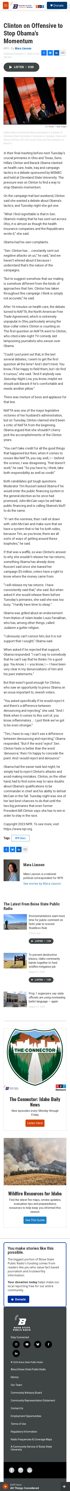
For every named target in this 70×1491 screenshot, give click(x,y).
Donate (58, 5)
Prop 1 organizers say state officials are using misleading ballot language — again (47, 997)
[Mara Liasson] (12, 870)
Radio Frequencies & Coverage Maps (31, 1439)
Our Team (16, 1385)
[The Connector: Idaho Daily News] (35, 1060)
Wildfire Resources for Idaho (35, 1193)
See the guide (35, 1220)
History (15, 1377)
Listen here (35, 1123)
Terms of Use (18, 1424)
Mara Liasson (23, 48)
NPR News (20, 838)
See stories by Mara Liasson (42, 884)
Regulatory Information (24, 1431)
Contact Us (17, 1408)
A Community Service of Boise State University (31, 1448)
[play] (5, 1486)
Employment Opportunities (26, 1416)
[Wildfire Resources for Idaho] (35, 1161)
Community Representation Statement (33, 1400)
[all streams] (65, 1486)
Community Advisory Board (26, 1392)
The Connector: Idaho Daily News (35, 1101)
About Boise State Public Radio (28, 1369)
